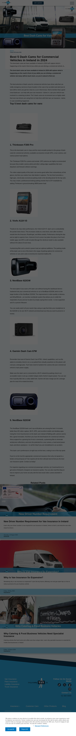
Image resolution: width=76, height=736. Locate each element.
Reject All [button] (25, 729)
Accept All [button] (11, 729)
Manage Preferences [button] (42, 726)
